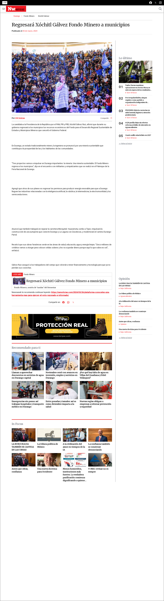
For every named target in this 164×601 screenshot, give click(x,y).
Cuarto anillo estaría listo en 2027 (138, 135)
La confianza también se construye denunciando (99, 447)
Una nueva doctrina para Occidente (47, 470)
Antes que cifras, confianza (20, 470)
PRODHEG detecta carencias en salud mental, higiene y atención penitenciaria (137, 112)
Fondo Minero (29, 16)
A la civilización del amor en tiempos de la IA (74, 447)
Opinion (123, 324)
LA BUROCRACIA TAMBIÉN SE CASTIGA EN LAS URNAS (23, 447)
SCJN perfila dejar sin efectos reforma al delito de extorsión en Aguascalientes (138, 125)
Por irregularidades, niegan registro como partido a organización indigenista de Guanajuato (136, 100)
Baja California (125, 288)
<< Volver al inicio (125, 144)
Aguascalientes (126, 296)
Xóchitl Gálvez (43, 16)
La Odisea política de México (47, 445)
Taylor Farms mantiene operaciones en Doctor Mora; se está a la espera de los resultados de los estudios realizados (137, 87)
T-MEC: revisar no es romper (98, 470)
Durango (16, 16)
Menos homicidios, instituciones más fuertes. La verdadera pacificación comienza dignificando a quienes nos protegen (74, 475)
